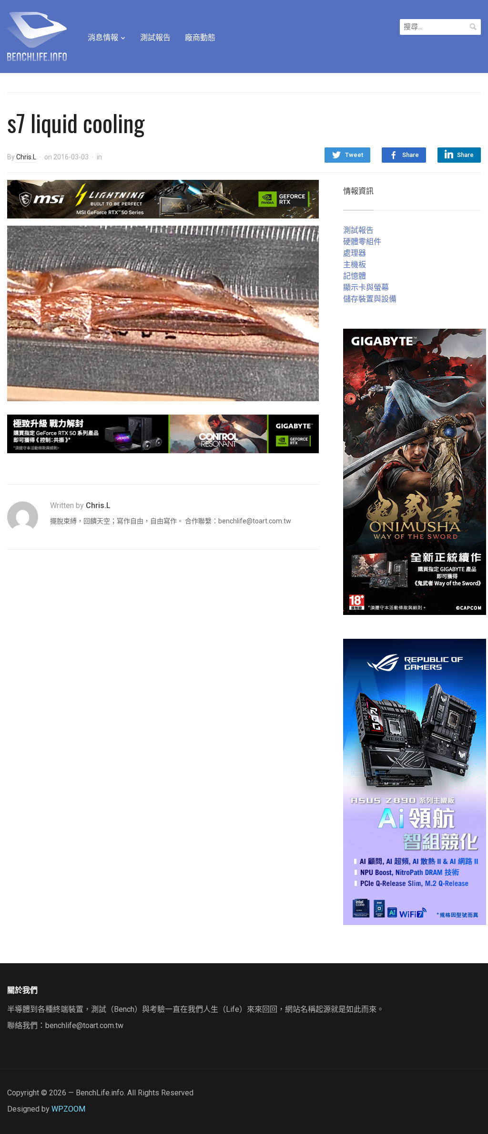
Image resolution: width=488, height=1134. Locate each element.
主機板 (354, 264)
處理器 (354, 253)
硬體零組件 (362, 241)
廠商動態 (200, 37)
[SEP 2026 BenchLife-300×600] (414, 471)
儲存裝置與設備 (369, 298)
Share (410, 154)
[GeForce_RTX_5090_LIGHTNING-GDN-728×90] (163, 198)
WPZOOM (68, 1108)
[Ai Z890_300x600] (414, 781)
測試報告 (155, 37)
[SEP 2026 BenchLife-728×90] (163, 432)
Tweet (354, 154)
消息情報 (103, 37)
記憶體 (354, 276)
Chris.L (26, 157)
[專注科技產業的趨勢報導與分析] (37, 35)
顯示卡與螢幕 (366, 287)
